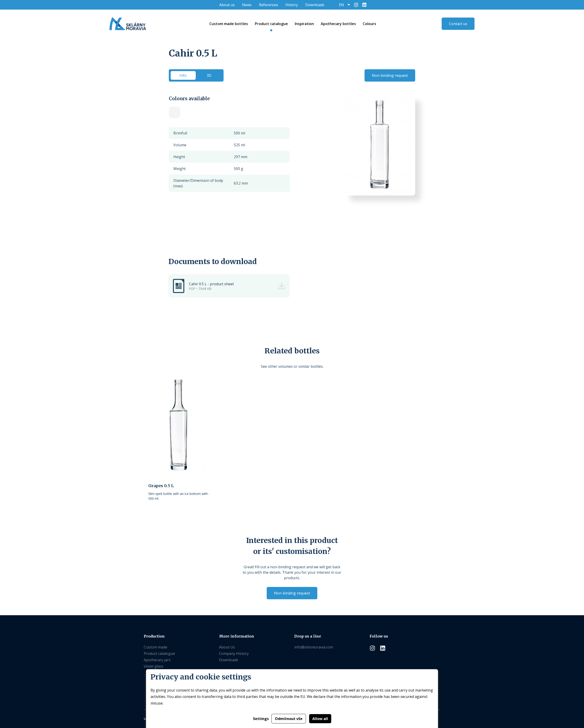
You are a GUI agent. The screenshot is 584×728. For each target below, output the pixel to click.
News (247, 4)
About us (227, 4)
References (268, 4)
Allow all (320, 718)
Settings (261, 718)
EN (341, 4)
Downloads (314, 4)
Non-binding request (390, 75)
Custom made (155, 647)
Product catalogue (159, 653)
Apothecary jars (157, 659)
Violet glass (153, 666)
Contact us (458, 23)
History (291, 4)
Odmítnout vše (288, 718)
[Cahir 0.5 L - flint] (174, 112)
